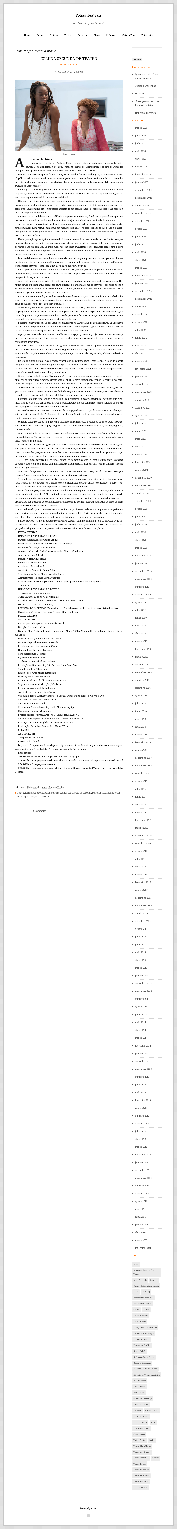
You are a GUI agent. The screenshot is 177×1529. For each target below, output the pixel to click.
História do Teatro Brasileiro (146, 1375)
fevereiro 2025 (143, 174)
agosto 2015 (141, 929)
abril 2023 (140, 260)
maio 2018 (140, 719)
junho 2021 (141, 431)
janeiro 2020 (141, 563)
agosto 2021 (141, 415)
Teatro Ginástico (141, 1458)
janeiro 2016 (141, 890)
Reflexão (137, 1410)
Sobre (40, 35)
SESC (153, 1422)
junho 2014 (141, 1014)
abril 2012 (140, 1139)
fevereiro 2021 (143, 462)
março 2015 (141, 968)
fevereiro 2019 (143, 649)
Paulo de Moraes (141, 1404)
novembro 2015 (143, 905)
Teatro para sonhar (145, 86)
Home (27, 35)
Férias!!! (139, 93)
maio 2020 (140, 532)
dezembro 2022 (143, 291)
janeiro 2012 (141, 1162)
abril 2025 (140, 159)
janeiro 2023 (141, 283)
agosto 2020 (141, 509)
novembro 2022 (143, 299)
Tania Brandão (69, 64)
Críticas (54, 35)
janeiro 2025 (141, 182)
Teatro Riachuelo (141, 1482)
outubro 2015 (142, 913)
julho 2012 (140, 1131)
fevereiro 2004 (143, 1248)
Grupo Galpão (139, 1351)
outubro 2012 (142, 1115)
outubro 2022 (142, 306)
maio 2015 (140, 952)
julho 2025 (140, 135)
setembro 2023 (143, 221)
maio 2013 (140, 1092)
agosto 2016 (141, 851)
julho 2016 (140, 859)
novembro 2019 (143, 579)
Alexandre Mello (35, 792)
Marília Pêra (138, 1393)
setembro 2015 (143, 921)
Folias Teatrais (88, 15)
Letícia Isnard (139, 1387)
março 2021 (141, 454)
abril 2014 (140, 1030)
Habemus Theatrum (145, 113)
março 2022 (141, 361)
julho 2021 (140, 423)
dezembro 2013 (143, 1061)
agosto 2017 (141, 781)
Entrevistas (147, 35)
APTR (136, 1264)
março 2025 (141, 166)
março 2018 (141, 734)
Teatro (67, 35)
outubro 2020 (142, 493)
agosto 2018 (141, 695)
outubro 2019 (142, 586)
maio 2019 (140, 625)
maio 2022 (140, 345)
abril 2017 (140, 804)
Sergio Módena (140, 1422)
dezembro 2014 (143, 983)
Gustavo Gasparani (142, 1363)
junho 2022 (141, 337)
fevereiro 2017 (143, 820)
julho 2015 (140, 936)
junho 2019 (141, 618)
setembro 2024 (143, 213)
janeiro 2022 (141, 376)
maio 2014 (140, 1022)
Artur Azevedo (140, 1280)
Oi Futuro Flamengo (142, 1398)
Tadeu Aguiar (139, 1440)
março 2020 (141, 548)
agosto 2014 (141, 1006)
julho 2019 (140, 610)
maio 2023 (140, 252)
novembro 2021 (143, 392)
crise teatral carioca (142, 1304)
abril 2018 (140, 726)
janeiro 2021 (141, 470)
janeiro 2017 (141, 828)
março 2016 (141, 874)
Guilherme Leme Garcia (144, 1357)
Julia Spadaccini (82, 792)
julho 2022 (140, 330)
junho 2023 (141, 244)
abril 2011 (140, 1217)
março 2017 (141, 812)
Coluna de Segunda (37, 787)
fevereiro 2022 (143, 369)
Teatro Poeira (139, 1464)
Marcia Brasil (99, 792)
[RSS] (88, 1515)
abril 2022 (140, 353)
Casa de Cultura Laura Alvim (146, 1286)
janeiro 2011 (141, 1224)
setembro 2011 (143, 1193)
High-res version (69, 154)
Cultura (146, 1309)
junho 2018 (141, 711)
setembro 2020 (143, 501)
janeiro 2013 (141, 1108)
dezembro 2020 (143, 477)
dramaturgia (52, 792)
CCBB (136, 1292)
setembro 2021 (143, 407)
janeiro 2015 (141, 975)
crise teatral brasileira (143, 1298)
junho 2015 (141, 944)
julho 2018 (140, 703)
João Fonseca (139, 1381)
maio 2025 (140, 151)
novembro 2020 (143, 485)
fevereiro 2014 (143, 1045)
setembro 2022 (143, 314)
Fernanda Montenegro (143, 1333)
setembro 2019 (143, 594)
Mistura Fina (128, 35)
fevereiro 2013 (143, 1100)
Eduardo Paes (139, 1321)
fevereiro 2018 (143, 742)
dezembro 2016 (143, 835)
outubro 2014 (142, 999)
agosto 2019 (141, 602)
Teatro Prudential (141, 1476)
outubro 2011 (142, 1185)
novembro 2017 (143, 765)
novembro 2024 (143, 197)
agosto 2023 (141, 229)
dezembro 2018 (143, 664)
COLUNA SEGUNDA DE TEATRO (68, 59)
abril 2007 (140, 1232)
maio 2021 (140, 439)
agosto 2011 (141, 1201)
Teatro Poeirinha (141, 1470)
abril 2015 (140, 960)
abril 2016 (140, 866)
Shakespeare (139, 1434)
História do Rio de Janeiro (145, 1369)
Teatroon (44, 796)
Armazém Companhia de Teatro (144, 1272)
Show (97, 35)
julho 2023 (140, 236)
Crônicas (110, 35)
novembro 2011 (143, 1178)
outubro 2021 (142, 400)
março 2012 (141, 1147)
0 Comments (39, 811)
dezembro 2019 (143, 571)
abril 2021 (140, 446)
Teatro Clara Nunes (142, 1446)
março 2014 (141, 1037)
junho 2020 (141, 524)
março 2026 (141, 127)
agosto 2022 (141, 322)
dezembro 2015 (143, 898)
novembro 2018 (143, 672)
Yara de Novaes (140, 1487)
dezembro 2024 (143, 190)
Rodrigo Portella (140, 1416)
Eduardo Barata (140, 1316)
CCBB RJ (146, 1292)
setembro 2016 (143, 843)
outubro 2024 (142, 205)
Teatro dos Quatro (142, 1452)
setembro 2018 (143, 688)
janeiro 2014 (141, 1053)
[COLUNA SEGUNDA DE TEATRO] (69, 66)
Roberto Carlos (152, 1410)
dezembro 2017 (143, 758)
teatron (155, 1458)
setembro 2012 (143, 1123)
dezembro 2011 (143, 1170)
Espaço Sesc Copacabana (145, 1327)
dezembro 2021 (143, 384)
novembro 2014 (143, 991)
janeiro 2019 (141, 656)
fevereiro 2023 (143, 275)
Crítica (136, 1309)
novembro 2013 (143, 1069)
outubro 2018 (142, 680)
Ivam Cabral (66, 792)
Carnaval (82, 35)
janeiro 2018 (141, 750)
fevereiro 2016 (143, 882)
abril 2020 (140, 540)
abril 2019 (140, 633)
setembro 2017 (143, 773)
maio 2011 (140, 1209)
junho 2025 (141, 143)
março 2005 (141, 1240)
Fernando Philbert (141, 1339)
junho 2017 (141, 796)
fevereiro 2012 (143, 1154)
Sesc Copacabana (141, 1428)
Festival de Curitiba (142, 1345)
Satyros (34, 796)
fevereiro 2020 (143, 555)
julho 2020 (140, 516)
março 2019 (141, 641)
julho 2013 (140, 1084)
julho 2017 (140, 789)
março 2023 (141, 267)
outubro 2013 (142, 1077)
